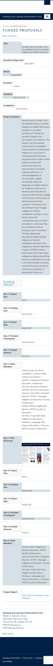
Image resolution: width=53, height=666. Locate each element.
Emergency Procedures (11, 658)
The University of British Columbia (19, 5)
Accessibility (7, 661)
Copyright (38, 658)
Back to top (8, 633)
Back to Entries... (10, 36)
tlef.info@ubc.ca (16, 628)
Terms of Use (27, 658)
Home (6, 26)
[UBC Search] (47, 3)
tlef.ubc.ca (16, 625)
